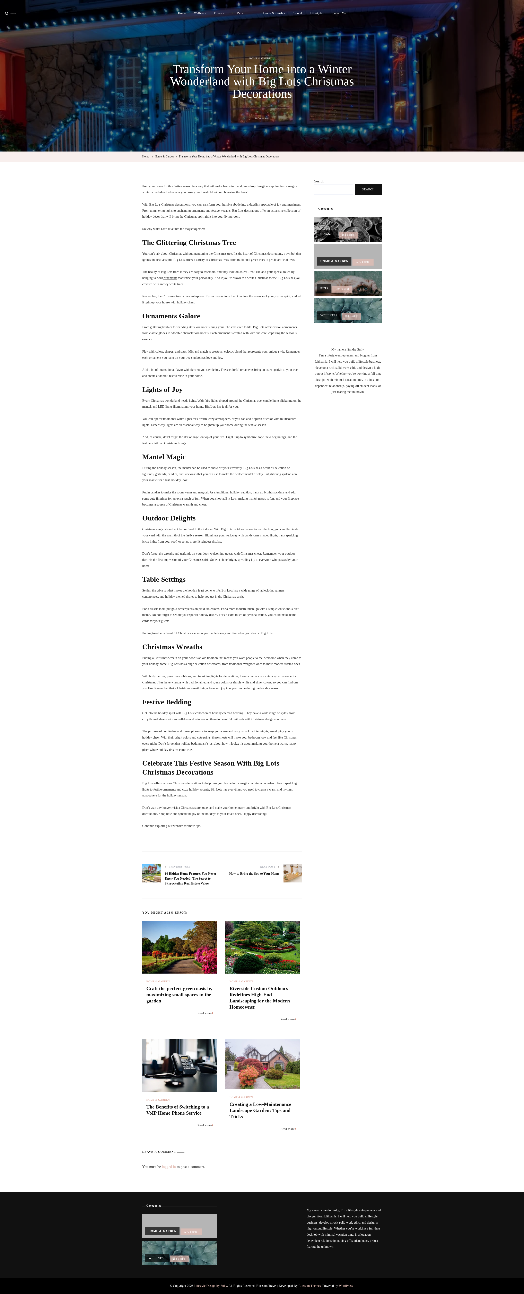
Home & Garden (274, 13)
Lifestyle (316, 13)
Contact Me (338, 13)
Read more (205, 1013)
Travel (297, 13)
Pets (240, 13)
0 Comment (262, 119)
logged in (169, 1167)
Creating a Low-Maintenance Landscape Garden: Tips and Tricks (260, 1110)
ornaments (170, 278)
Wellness (200, 13)
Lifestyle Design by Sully (210, 1285)
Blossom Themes (309, 1285)
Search (319, 181)
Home (182, 13)
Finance (219, 13)
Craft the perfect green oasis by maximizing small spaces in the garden (179, 994)
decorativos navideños (204, 369)
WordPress (346, 1285)
